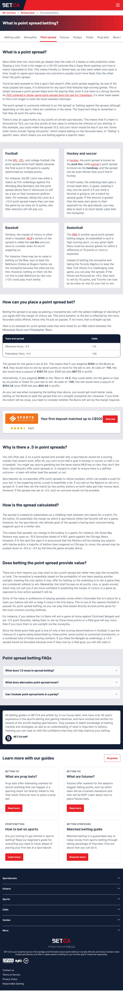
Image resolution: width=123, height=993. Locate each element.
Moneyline (30, 37)
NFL (15, 160)
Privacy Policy (10, 979)
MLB (29, 238)
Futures (64, 37)
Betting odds (12, 37)
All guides (112, 758)
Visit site (110, 419)
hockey (74, 160)
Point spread (48, 37)
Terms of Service (11, 974)
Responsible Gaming (13, 983)
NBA (74, 234)
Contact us (8, 970)
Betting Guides (28, 13)
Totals (89, 37)
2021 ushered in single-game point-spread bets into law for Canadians (49, 95)
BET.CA (71, 946)
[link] (61, 878)
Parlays (77, 37)
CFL (21, 160)
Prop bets (103, 37)
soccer (95, 164)
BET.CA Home (9, 13)
